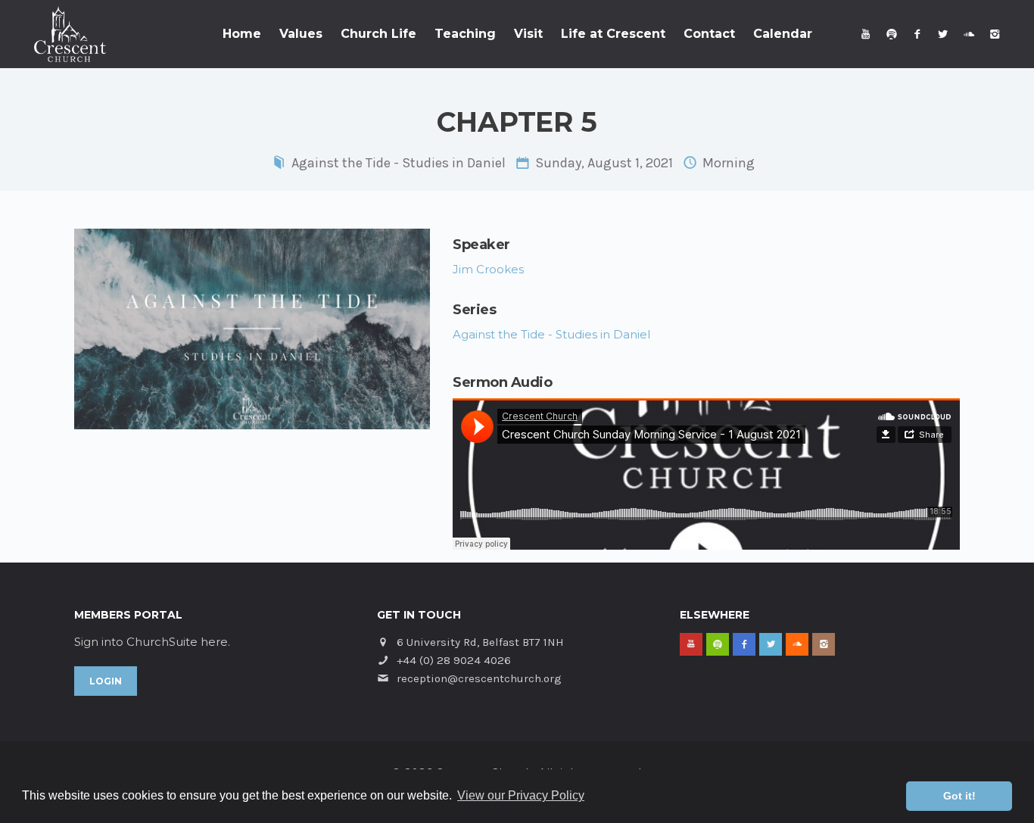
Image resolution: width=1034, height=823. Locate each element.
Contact (709, 33)
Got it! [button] (959, 796)
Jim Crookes (488, 269)
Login (105, 681)
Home (242, 33)
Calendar (782, 33)
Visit (528, 33)
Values (300, 33)
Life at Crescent (613, 33)
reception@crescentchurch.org (479, 678)
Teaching (465, 33)
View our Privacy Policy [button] (520, 795)
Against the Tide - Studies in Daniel (398, 162)
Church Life (378, 33)
